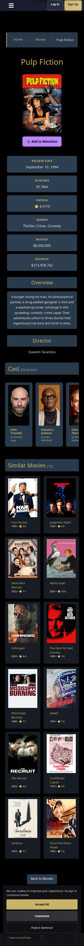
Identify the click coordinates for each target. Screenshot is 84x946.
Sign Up (73, 4)
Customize (42, 916)
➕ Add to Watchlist (42, 141)
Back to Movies (42, 878)
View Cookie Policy (20, 937)
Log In (55, 4)
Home (18, 39)
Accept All (42, 904)
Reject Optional (42, 927)
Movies (40, 39)
